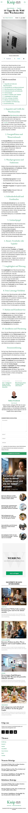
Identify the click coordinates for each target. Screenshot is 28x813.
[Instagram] (7, 732)
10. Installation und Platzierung (11, 101)
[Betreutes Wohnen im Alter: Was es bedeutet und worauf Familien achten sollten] (23, 497)
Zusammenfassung (9, 103)
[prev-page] (21, 460)
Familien (6, 122)
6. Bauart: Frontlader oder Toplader (12, 94)
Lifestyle (4, 606)
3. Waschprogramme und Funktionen (12, 89)
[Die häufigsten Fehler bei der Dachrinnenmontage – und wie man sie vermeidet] (23, 536)
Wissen (3, 673)
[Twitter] (11, 732)
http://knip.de (14, 403)
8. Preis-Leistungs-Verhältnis (10, 98)
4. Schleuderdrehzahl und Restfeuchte (12, 91)
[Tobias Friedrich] (14, 394)
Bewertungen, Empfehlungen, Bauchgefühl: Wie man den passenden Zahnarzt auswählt (9, 507)
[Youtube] (15, 732)
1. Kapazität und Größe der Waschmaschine (10, 84)
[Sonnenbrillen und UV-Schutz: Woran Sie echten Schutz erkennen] (23, 526)
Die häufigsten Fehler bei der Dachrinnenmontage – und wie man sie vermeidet (9, 536)
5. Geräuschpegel (7, 92)
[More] (23, 58)
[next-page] (24, 460)
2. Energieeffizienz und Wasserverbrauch (13, 87)
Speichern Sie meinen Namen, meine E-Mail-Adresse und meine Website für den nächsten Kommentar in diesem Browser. (13, 448)
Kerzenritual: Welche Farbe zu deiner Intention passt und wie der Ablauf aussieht (13, 481)
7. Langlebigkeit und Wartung (10, 96)
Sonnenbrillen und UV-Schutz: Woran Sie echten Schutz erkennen (9, 527)
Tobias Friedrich (9, 17)
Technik (19, 8)
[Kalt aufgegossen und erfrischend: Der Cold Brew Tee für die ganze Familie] (23, 517)
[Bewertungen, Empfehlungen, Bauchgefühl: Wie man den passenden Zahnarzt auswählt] (23, 507)
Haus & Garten (10, 8)
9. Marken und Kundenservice (10, 100)
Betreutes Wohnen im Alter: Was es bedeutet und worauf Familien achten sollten (9, 497)
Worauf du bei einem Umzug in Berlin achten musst (20, 384)
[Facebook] (3, 732)
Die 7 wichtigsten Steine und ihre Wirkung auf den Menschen (6, 385)
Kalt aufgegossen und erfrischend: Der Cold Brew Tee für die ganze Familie (8, 517)
